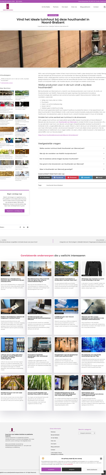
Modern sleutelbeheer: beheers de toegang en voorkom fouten (12, 317)
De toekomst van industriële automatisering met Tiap (91, 355)
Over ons (74, 7)
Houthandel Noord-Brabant (54, 185)
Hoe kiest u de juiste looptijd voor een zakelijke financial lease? (21, 145)
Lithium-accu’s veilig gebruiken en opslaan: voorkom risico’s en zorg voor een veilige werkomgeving (12, 357)
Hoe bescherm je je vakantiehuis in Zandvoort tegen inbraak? (21, 168)
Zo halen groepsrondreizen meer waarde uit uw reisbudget (22, 98)
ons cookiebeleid (68, 464)
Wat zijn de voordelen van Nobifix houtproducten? (72, 153)
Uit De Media (46, 7)
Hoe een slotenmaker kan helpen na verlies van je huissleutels (6, 168)
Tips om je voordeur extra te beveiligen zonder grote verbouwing (22, 179)
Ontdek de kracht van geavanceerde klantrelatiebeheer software (39, 318)
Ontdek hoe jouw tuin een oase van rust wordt (11, 393)
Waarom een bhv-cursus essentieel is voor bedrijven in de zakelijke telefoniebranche (93, 318)
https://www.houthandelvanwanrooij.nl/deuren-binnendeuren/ (58, 135)
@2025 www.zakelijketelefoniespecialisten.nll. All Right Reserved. (18, 472)
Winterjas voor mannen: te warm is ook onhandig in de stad (93, 279)
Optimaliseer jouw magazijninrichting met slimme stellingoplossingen (92, 394)
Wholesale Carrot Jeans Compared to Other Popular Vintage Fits (21, 134)
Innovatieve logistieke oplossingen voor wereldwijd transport (37, 356)
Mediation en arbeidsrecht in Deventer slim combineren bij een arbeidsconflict (12, 280)
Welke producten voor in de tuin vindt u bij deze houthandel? (15, 79)
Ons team (65, 7)
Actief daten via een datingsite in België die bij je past (7, 145)
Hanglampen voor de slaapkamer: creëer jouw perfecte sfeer (66, 355)
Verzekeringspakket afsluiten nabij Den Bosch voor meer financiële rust (6, 156)
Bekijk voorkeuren (92, 469)
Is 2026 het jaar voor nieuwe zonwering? (64, 317)
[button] (101, 458)
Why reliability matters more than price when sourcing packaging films (6, 98)
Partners (55, 7)
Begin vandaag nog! (14, 194)
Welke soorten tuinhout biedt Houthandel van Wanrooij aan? (72, 148)
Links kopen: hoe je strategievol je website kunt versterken (57, 454)
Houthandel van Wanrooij (67, 122)
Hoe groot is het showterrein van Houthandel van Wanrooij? (72, 164)
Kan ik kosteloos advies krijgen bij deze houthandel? (72, 159)
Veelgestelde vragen (7, 83)
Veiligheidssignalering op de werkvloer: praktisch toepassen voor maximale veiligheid (65, 394)
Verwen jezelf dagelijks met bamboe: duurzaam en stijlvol (38, 393)
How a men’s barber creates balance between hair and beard (21, 156)
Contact (96, 7)
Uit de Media (54, 437)
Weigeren (71, 469)
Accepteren (51, 469)
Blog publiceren (85, 7)
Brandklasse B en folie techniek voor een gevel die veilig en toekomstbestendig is (38, 280)
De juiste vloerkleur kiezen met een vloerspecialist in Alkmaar (6, 134)
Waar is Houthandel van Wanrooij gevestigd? (72, 169)
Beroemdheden (55, 434)
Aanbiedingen (53, 15)
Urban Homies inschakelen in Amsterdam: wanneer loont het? (66, 279)
